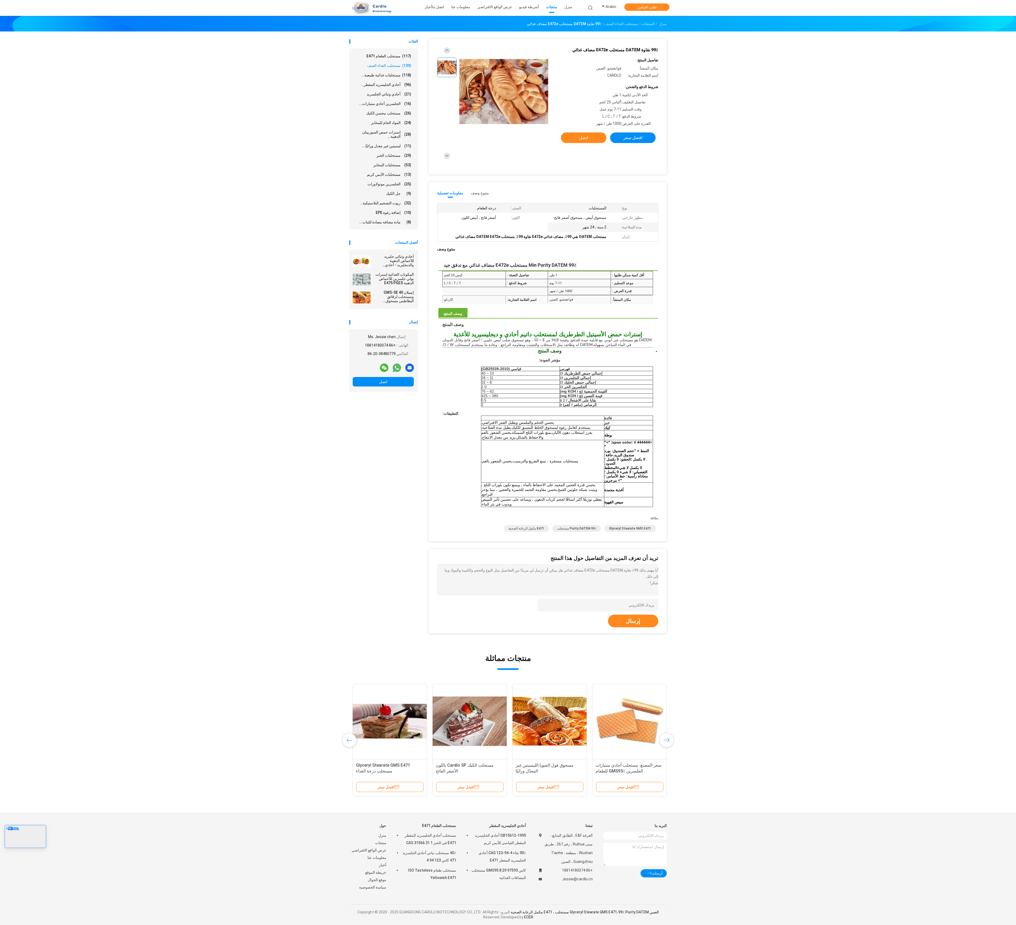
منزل (382, 835)
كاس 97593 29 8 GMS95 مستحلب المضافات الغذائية (498, 874)
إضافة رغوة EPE (393, 212)
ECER (528, 917)
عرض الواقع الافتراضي (369, 850)
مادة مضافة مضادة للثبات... (385, 222)
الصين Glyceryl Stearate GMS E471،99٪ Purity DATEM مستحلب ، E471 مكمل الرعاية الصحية (585, 912)
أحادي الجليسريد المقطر (507, 825)
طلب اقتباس (647, 7)
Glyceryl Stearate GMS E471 (630, 528)
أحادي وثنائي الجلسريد (389, 94)
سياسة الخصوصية (372, 887)
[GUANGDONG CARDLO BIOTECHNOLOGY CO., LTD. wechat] (384, 367)
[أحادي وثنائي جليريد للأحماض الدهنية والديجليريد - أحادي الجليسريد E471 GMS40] (362, 261)
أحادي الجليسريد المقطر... (386, 84)
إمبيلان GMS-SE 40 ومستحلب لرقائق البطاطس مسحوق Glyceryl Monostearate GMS (393, 296)
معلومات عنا (377, 857)
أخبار (382, 865)
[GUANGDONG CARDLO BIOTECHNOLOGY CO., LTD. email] (409, 367)
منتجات (380, 843)
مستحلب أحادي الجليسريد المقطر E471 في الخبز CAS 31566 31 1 (430, 839)
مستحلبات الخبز (394, 155)
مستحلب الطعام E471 (388, 56)
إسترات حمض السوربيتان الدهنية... (386, 134)
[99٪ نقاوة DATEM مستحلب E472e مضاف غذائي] (503, 92)
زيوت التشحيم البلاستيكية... (385, 203)
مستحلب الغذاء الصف (389, 65)
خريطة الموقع (375, 872)
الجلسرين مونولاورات (389, 184)
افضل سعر (632, 137)
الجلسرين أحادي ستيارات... (385, 104)
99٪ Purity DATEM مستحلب (576, 528)
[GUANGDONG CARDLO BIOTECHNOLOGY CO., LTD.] (370, 8)
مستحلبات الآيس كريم (389, 174)
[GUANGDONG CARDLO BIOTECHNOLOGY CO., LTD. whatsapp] (397, 367)
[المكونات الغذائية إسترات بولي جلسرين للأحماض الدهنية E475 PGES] (362, 279)
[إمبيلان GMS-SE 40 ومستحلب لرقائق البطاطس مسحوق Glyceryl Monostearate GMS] (362, 297)
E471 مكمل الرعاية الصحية (526, 528)
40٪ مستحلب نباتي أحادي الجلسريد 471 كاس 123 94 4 (429, 856)
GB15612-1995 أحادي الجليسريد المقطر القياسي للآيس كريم (500, 839)
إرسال (633, 621)
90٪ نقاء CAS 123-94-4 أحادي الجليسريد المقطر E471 (502, 856)
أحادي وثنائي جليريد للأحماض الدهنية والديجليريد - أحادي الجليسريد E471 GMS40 (395, 260)
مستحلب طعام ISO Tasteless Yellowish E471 (432, 874)
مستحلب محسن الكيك (388, 113)
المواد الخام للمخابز (391, 123)
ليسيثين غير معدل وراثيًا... (386, 146)
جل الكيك (398, 193)
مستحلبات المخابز (392, 165)
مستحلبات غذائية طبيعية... (386, 75)
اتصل (383, 382)
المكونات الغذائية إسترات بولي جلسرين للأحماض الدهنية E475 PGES (394, 278)
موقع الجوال (377, 880)
